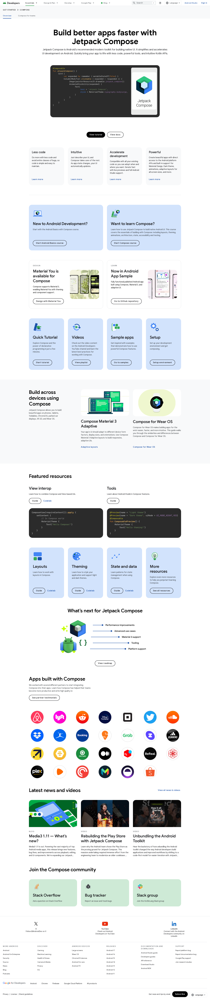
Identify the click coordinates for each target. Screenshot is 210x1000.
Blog (105, 3)
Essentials (29, 3)
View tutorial (95, 135)
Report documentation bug (185, 954)
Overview (7, 16)
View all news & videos (169, 790)
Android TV (76, 966)
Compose (25, 10)
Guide (35, 501)
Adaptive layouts (89, 447)
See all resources (161, 591)
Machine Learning (44, 954)
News (5, 966)
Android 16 (110, 954)
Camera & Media (43, 962)
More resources (158, 569)
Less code (38, 152)
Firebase (55, 983)
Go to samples (121, 362)
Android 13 (110, 966)
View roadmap (105, 663)
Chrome (44, 983)
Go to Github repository (126, 301)
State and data (124, 566)
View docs (115, 135)
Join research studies (183, 962)
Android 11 (110, 974)
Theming (79, 566)
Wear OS (75, 954)
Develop (68, 3)
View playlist (81, 362)
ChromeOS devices (79, 958)
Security (6, 958)
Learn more (37, 179)
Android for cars (78, 962)
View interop (40, 488)
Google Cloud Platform (73, 983)
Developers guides (148, 957)
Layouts (40, 566)
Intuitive (76, 152)
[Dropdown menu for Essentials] (37, 3)
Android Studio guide (149, 953)
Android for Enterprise (11, 954)
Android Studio (191, 3)
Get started (9, 10)
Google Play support (183, 958)
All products (92, 983)
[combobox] (144, 3)
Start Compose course (125, 243)
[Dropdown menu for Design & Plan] (58, 3)
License (14, 994)
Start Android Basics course (50, 243)
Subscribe (180, 994)
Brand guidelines (26, 994)
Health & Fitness (43, 958)
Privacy (40, 966)
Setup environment (162, 362)
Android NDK (146, 968)
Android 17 (110, 950)
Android (6, 950)
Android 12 (110, 970)
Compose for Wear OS (152, 421)
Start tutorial (42, 362)
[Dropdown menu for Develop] (75, 3)
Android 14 (110, 962)
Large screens (77, 950)
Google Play (86, 3)
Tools (111, 488)
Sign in (204, 3)
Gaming (40, 950)
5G (38, 970)
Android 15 (110, 958)
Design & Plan (49, 3)
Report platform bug (183, 950)
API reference (146, 960)
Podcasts (6, 974)
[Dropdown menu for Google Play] (94, 3)
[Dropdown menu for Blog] (110, 3)
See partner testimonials (44, 698)
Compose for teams (26, 16)
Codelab (47, 501)
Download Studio (147, 964)
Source (5, 962)
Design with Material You (48, 301)
